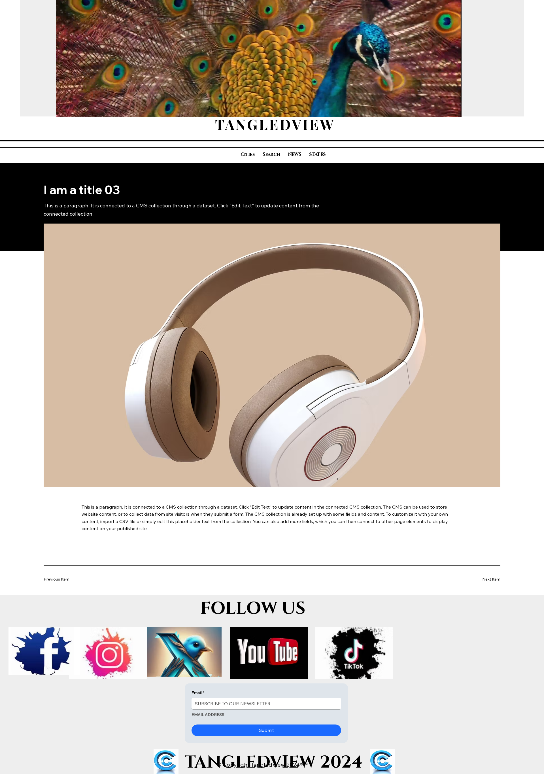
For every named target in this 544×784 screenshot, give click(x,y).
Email (198, 692)
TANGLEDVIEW (275, 124)
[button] (451, 109)
